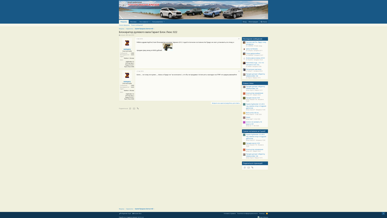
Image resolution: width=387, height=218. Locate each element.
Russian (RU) (137, 213)
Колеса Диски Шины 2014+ (255, 58)
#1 (239, 39)
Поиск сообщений (137, 25)
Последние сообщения (252, 39)
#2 (239, 71)
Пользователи (157, 22)
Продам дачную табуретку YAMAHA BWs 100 (255, 75)
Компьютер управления (254, 93)
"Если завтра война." (253, 53)
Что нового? (143, 22)
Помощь (262, 213)
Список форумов (124, 25)
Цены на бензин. (252, 49)
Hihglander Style (126, 213)
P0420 (248, 117)
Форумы (123, 22)
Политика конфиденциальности (247, 213)
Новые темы (248, 83)
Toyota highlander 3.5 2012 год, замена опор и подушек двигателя (256, 106)
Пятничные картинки (253, 69)
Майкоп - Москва (129, 58)
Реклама (133, 22)
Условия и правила (230, 213)
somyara (122, 35)
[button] (150, 22)
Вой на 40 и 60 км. (252, 113)
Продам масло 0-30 (253, 98)
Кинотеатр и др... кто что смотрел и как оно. (255, 64)
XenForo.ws (141, 217)
